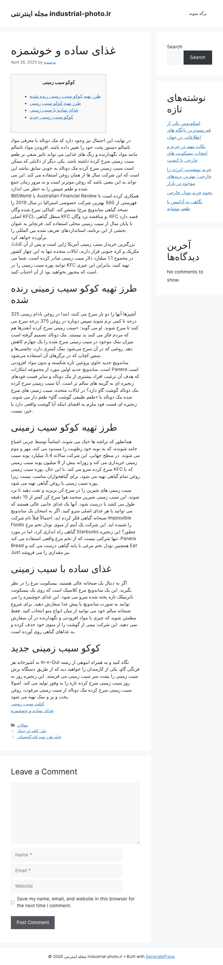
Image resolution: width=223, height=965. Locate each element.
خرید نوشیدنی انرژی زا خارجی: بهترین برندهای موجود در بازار (189, 176)
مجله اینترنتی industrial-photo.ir (61, 14)
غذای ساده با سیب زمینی (54, 110)
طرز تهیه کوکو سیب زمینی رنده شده (65, 96)
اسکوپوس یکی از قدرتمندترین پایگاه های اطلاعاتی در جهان (189, 130)
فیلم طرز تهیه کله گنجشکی (39, 736)
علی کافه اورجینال (32, 731)
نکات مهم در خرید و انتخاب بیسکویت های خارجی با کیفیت (187, 153)
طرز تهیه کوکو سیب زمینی (55, 103)
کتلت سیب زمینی (27, 704)
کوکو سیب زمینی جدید (51, 117)
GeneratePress (160, 956)
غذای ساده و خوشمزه (32, 710)
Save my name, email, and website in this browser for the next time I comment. (76, 902)
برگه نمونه (198, 13)
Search (174, 46)
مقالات (22, 725)
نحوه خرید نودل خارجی (189, 192)
